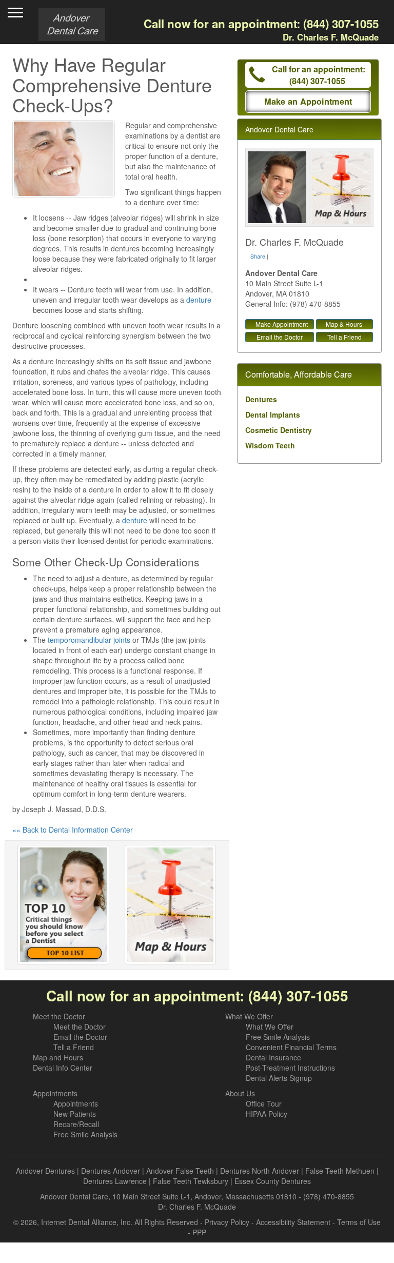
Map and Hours (58, 1057)
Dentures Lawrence (115, 1181)
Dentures (261, 399)
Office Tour (264, 1103)
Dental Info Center (62, 1067)
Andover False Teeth (180, 1171)
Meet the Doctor (59, 1016)
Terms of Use (359, 1222)
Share (257, 256)
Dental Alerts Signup (279, 1078)
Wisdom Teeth (270, 445)
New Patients (74, 1114)
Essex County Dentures (272, 1181)
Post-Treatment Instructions (290, 1067)
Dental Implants (272, 414)
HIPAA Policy (266, 1114)
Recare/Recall (76, 1124)
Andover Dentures (45, 1171)
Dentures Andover (110, 1171)
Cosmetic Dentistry (278, 430)
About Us (240, 1093)
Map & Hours (344, 324)
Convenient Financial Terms (291, 1047)
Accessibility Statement (293, 1222)
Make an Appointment (308, 101)
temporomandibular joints (89, 640)
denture (198, 299)
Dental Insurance (273, 1057)
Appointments (55, 1093)
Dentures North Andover (259, 1171)
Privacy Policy (227, 1222)
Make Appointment (281, 324)
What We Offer (249, 1016)
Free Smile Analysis (278, 1037)
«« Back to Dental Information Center (72, 829)
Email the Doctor (280, 336)
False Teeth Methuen (340, 1171)
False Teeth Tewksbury (190, 1181)
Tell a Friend (344, 336)
